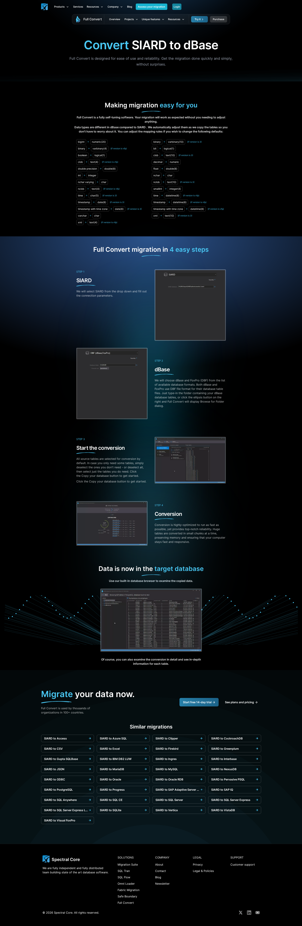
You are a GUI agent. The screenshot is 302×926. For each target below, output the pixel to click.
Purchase (218, 19)
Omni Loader (126, 883)
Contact (160, 871)
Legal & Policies (203, 871)
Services (78, 6)
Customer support (242, 864)
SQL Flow (124, 877)
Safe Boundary (127, 896)
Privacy (198, 864)
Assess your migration (151, 6)
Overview (114, 19)
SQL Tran (124, 871)
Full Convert (92, 19)
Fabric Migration (128, 890)
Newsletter (162, 883)
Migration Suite (128, 864)
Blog (129, 6)
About (159, 864)
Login (177, 6)
